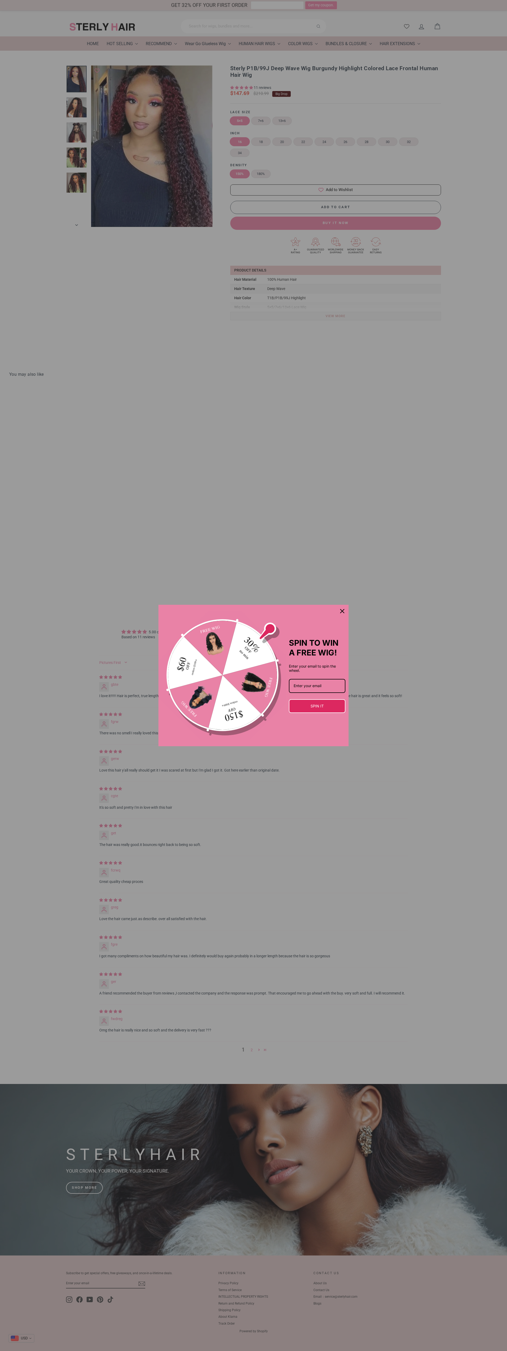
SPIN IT (317, 706)
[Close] (342, 611)
